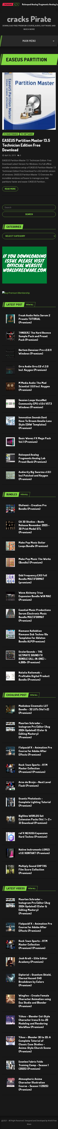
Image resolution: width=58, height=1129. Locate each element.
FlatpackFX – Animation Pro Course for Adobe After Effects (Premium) (35, 751)
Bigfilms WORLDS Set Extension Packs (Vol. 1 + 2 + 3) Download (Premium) (35, 819)
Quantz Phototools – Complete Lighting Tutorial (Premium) (35, 802)
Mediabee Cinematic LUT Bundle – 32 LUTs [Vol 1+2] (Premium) (34, 709)
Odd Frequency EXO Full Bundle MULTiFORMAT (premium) (33, 579)
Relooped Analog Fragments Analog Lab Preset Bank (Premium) (33, 458)
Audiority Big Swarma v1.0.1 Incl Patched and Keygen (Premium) (35, 475)
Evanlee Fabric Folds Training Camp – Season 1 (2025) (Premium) (34, 1065)
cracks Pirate (29, 19)
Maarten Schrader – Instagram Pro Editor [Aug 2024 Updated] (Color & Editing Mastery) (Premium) (34, 730)
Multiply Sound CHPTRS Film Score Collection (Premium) (33, 869)
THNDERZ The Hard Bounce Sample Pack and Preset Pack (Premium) (35, 336)
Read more (10, 189)
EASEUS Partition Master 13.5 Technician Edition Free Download (26, 145)
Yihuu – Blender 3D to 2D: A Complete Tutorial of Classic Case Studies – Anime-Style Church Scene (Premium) (35, 1044)
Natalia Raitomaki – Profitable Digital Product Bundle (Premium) (34, 676)
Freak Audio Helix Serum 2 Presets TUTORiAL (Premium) (34, 319)
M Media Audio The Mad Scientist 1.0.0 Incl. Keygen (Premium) (34, 386)
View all (29, 304)
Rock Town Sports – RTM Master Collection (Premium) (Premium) (33, 768)
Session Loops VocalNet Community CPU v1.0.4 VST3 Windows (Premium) (35, 403)
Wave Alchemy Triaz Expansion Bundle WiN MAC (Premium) (35, 596)
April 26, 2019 (10, 155)
